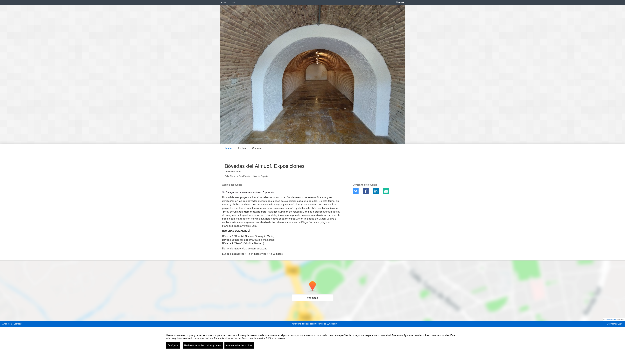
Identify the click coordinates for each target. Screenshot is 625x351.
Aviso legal (7, 323)
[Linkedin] (376, 191)
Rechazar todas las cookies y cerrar (202, 345)
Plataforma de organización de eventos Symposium (314, 323)
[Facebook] (366, 191)
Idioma (399, 2)
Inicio (223, 2)
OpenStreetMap (610, 319)
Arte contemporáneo (250, 192)
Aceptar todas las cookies (239, 345)
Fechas (242, 148)
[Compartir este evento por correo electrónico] (386, 191)
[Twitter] (356, 191)
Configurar (173, 345)
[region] (312, 340)
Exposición (268, 192)
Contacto (257, 148)
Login (233, 2)
